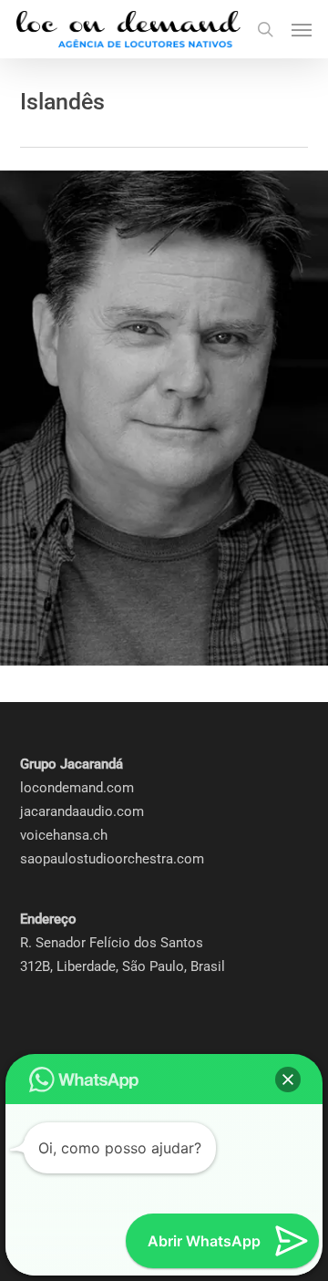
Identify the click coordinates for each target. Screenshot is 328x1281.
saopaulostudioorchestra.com (112, 859)
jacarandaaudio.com (82, 811)
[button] (302, 29)
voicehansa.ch (64, 835)
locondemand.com (77, 788)
